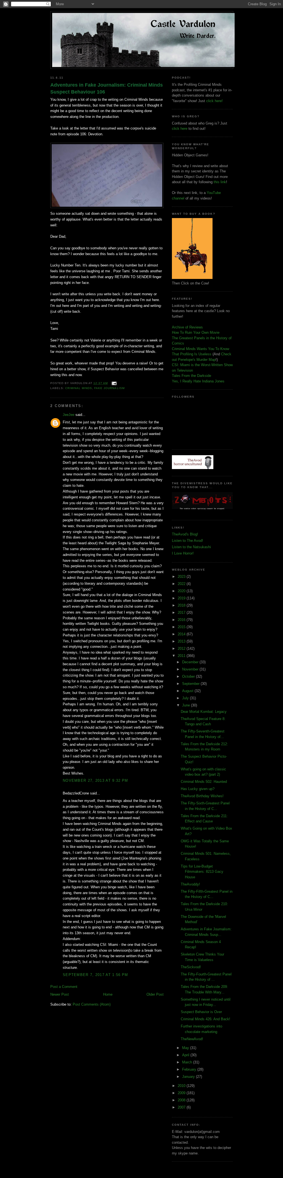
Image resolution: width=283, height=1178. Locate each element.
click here (179, 128)
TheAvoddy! (190, 884)
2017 (182, 612)
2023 (182, 576)
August (188, 691)
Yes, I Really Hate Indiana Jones (198, 381)
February (189, 1069)
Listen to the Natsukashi (191, 547)
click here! (214, 101)
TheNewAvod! (192, 1039)
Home (107, 994)
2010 (182, 1086)
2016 (182, 620)
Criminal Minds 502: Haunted (204, 782)
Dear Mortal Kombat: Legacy (204, 712)
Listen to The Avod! (187, 540)
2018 (182, 605)
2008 (182, 1100)
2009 (182, 1093)
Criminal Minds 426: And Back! (205, 1019)
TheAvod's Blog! (185, 534)
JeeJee (68, 415)
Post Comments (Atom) (92, 1004)
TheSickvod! (191, 967)
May (186, 1048)
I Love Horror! (183, 553)
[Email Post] (113, 383)
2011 (182, 656)
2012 (182, 648)
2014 (182, 634)
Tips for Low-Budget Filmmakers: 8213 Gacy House (202, 871)
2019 (182, 598)
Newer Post (59, 994)
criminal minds (78, 388)
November (191, 669)
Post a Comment (63, 987)
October (189, 676)
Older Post (155, 994)
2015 (182, 627)
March (187, 1062)
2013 (182, 641)
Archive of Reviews (187, 327)
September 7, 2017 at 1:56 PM (95, 975)
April (186, 1055)
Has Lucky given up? (197, 789)
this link (220, 182)
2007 (182, 1107)
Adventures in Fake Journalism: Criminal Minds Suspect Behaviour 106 (106, 88)
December (191, 662)
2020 (182, 591)
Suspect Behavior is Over (201, 1012)
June (186, 705)
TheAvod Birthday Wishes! (202, 796)
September (191, 684)
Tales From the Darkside (191, 376)
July (186, 698)
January (189, 1077)
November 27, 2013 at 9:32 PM (95, 780)
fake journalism (109, 388)
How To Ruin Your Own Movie (195, 332)
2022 (182, 584)
